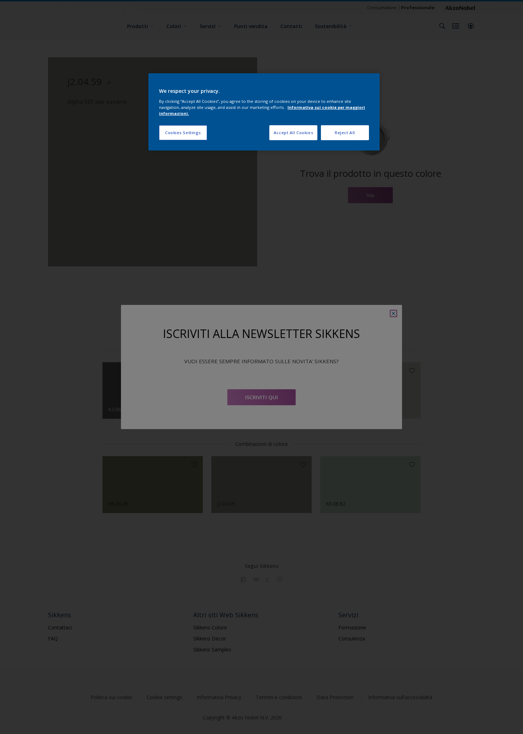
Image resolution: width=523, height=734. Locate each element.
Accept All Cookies (293, 132)
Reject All (345, 132)
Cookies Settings (183, 132)
